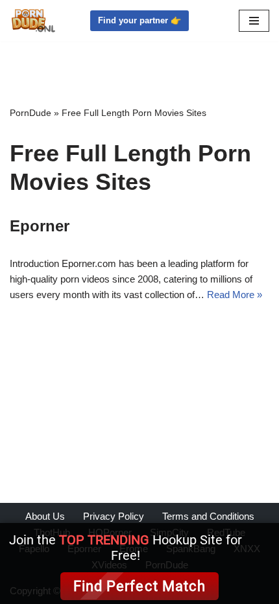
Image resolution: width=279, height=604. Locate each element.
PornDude (30, 113)
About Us (45, 516)
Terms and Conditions (208, 516)
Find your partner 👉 (139, 20)
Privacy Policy (113, 516)
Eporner (39, 226)
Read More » (234, 294)
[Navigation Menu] (254, 21)
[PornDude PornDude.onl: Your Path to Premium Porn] (32, 20)
